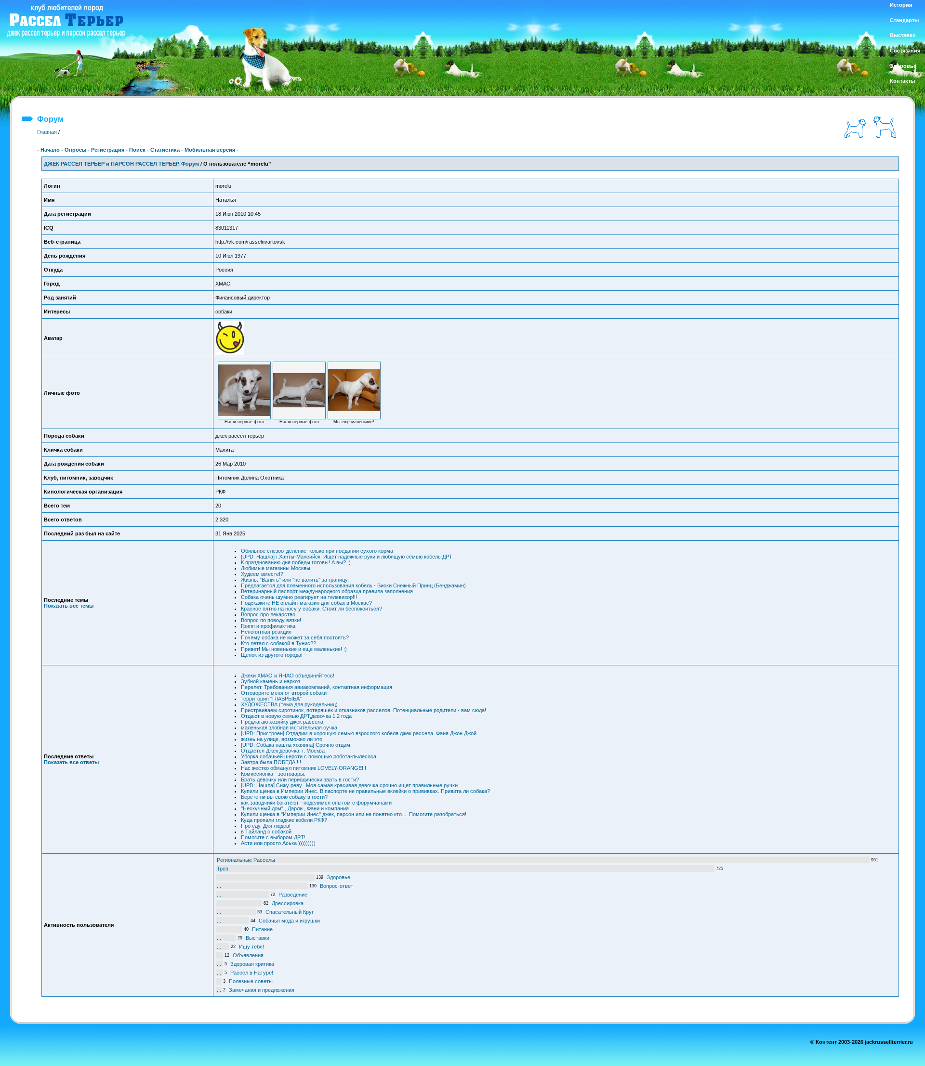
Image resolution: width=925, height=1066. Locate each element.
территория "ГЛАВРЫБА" (271, 699)
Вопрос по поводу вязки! (271, 620)
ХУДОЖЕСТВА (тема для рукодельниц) (289, 704)
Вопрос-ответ (336, 886)
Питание (262, 929)
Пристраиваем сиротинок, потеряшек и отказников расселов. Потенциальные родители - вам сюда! (363, 710)
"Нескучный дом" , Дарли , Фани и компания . (296, 808)
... (219, 877)
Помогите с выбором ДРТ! (273, 837)
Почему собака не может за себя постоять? (295, 637)
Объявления (248, 955)
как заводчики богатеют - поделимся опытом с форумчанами (316, 803)
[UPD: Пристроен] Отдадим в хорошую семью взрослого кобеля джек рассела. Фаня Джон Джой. (359, 733)
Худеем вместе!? (262, 574)
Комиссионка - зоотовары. (273, 774)
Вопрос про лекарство (268, 614)
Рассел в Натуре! (251, 972)
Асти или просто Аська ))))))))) (278, 843)
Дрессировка (288, 903)
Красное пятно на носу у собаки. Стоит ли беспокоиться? (311, 608)
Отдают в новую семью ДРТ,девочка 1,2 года (296, 716)
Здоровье (338, 877)
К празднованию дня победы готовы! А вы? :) (296, 562)
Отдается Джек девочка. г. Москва (283, 751)
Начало (50, 150)
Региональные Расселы (246, 860)
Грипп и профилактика (268, 626)
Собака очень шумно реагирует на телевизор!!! (299, 597)
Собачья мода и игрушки (289, 920)
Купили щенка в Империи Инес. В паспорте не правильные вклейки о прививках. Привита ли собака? (365, 791)
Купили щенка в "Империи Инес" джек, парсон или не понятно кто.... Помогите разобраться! (353, 814)
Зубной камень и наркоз (270, 681)
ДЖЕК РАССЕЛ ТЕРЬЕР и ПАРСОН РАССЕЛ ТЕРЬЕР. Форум (121, 164)
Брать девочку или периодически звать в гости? (300, 779)
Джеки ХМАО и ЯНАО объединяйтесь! (287, 675)
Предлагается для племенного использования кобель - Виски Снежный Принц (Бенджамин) (353, 585)
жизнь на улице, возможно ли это (281, 739)
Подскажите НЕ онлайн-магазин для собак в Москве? (306, 603)
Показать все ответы (71, 762)
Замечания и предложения (261, 990)
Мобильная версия (210, 150)
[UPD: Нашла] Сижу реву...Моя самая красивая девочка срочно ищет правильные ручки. (350, 785)
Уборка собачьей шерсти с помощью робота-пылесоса (308, 756)
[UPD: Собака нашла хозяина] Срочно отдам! (296, 745)
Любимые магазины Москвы (275, 568)
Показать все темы (68, 606)
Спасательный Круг (289, 912)
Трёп (222, 868)
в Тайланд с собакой (266, 831)
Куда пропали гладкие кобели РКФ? (284, 820)
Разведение (292, 894)
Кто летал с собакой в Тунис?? (278, 643)
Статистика (165, 150)
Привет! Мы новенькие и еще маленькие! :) (294, 649)
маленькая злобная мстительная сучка (289, 727)
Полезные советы (251, 981)
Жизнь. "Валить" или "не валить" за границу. (295, 580)
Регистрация (107, 150)
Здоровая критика (252, 964)
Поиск (137, 150)
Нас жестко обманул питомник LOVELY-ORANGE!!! (303, 768)
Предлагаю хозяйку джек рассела (282, 722)
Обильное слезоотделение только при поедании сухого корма (317, 551)
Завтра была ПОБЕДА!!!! (271, 762)
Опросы (75, 150)
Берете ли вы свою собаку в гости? (284, 797)
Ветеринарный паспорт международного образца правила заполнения (327, 591)
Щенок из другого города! (272, 655)
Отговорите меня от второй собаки (284, 693)
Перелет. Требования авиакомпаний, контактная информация (316, 687)
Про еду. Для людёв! (266, 826)
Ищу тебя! (251, 946)
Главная (47, 132)
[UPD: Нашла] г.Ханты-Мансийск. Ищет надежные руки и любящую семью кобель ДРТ (346, 556)
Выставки (257, 938)
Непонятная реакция (266, 632)
